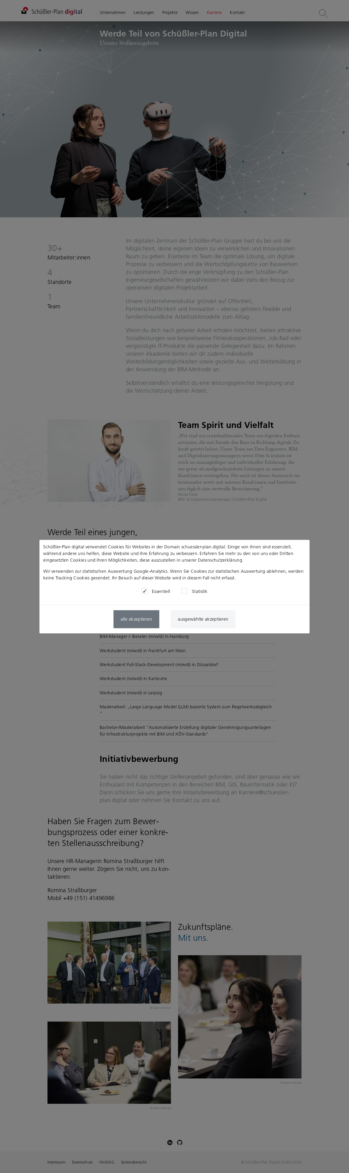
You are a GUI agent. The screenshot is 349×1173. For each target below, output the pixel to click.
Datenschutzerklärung (220, 560)
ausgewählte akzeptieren (203, 619)
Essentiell (161, 591)
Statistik (200, 591)
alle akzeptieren (136, 619)
